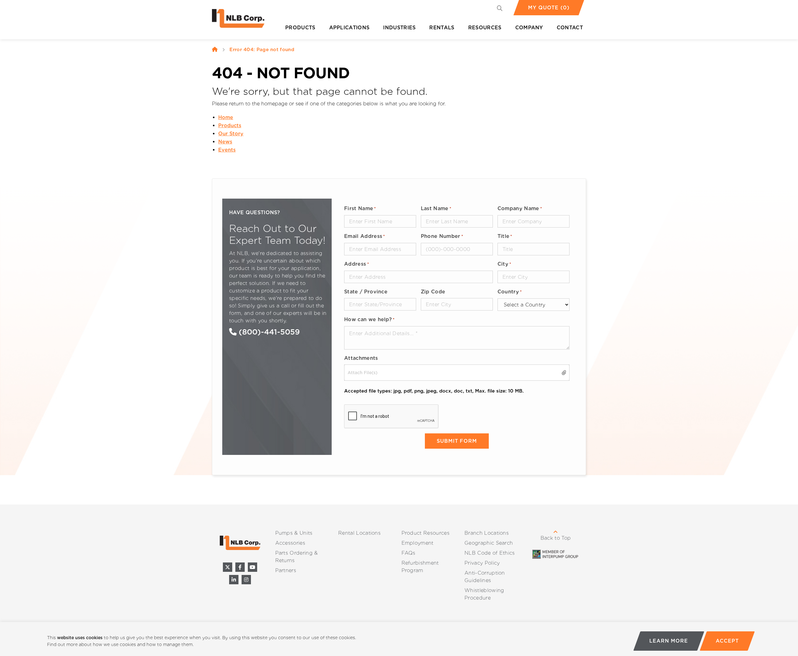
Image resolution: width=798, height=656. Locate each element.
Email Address (364, 236)
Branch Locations (486, 533)
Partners (285, 570)
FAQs (408, 553)
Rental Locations (359, 533)
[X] (227, 567)
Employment (417, 543)
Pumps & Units (294, 533)
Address (356, 264)
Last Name (436, 208)
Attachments (361, 358)
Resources (485, 28)
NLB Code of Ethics (489, 553)
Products (300, 28)
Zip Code (433, 292)
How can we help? (369, 319)
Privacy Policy (482, 563)
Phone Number (442, 236)
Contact (570, 28)
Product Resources (425, 533)
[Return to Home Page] (243, 20)
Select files (564, 373)
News (225, 142)
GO (500, 9)
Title (505, 236)
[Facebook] (240, 567)
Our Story (230, 134)
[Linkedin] (233, 579)
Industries (399, 28)
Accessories (290, 543)
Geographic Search (488, 543)
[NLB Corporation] (215, 49)
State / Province (365, 292)
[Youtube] (252, 567)
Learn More (669, 641)
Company (529, 28)
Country (510, 292)
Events (227, 150)
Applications (349, 28)
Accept (727, 641)
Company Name (520, 208)
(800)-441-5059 (268, 331)
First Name (360, 208)
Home (225, 117)
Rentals (441, 28)
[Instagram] (246, 579)
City (505, 264)
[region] (399, 639)
